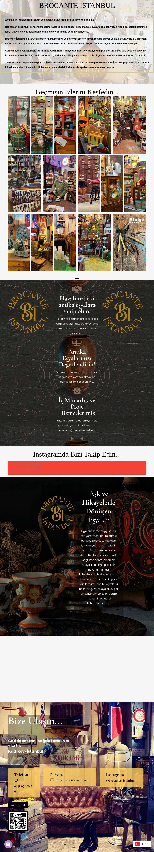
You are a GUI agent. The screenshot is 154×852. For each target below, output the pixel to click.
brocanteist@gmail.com (71, 780)
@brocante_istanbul (120, 780)
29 (28, 786)
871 (23, 786)
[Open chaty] (8, 844)
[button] (18, 125)
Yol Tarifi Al (14, 759)
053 (16, 786)
